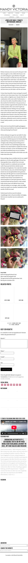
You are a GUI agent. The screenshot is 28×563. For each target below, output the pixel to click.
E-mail (3, 357)
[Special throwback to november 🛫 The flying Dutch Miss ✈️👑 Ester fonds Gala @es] (14, 394)
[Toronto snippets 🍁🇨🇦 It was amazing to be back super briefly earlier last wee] (23, 394)
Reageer (17, 24)
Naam (2, 351)
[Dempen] (23, 433)
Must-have (18, 323)
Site (2, 363)
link (15, 274)
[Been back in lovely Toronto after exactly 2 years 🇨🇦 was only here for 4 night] (5, 403)
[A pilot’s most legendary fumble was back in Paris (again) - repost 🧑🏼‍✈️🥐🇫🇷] (23, 412)
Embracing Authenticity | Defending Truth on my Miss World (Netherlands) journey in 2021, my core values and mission (14, 443)
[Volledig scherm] (25, 433)
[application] (14, 427)
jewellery (17, 324)
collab (12, 324)
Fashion (14, 323)
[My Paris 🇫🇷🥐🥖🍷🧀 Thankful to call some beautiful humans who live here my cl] (23, 403)
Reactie (3, 338)
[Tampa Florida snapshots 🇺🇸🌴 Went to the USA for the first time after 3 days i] (14, 412)
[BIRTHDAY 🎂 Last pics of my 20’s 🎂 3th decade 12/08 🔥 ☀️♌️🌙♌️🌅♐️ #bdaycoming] (14, 403)
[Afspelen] (2, 433)
